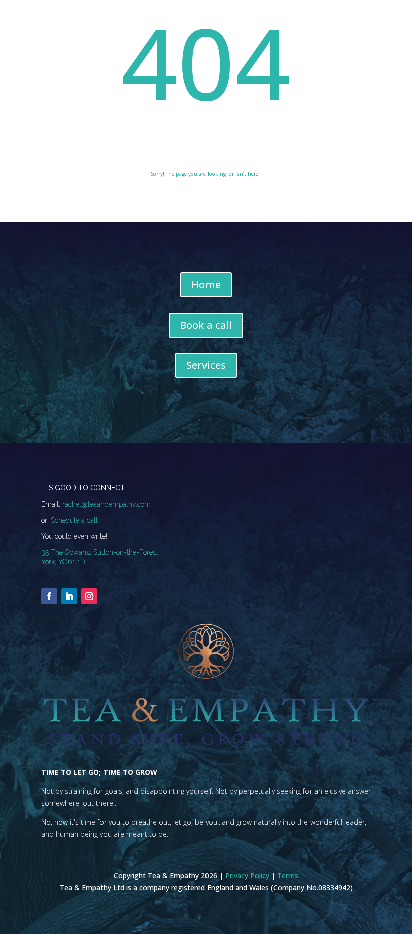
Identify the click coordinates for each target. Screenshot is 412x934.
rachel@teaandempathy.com (106, 504)
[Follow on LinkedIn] (69, 596)
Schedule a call (74, 520)
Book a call (206, 325)
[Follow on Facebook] (49, 596)
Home (206, 284)
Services (206, 365)
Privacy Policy (247, 875)
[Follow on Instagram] (89, 596)
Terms (287, 875)
